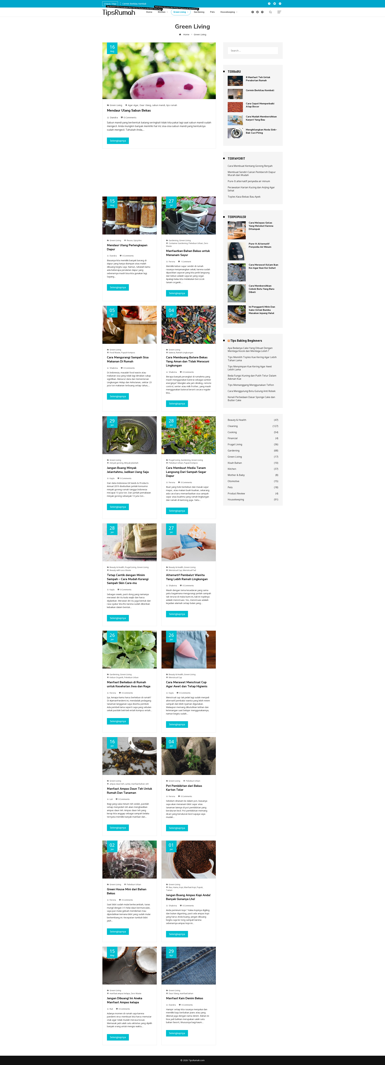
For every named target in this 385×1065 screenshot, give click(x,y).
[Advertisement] (159, 174)
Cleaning (253, 426)
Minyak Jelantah (131, 462)
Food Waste (115, 352)
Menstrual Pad (189, 570)
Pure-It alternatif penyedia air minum (249, 181)
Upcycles (138, 240)
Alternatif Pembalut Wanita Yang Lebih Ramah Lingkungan (187, 577)
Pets (253, 487)
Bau (170, 887)
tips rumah (171, 105)
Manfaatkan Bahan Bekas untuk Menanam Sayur (188, 253)
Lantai (127, 783)
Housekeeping (253, 499)
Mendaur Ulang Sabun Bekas (129, 110)
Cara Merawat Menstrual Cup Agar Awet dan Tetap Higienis (186, 684)
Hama (175, 887)
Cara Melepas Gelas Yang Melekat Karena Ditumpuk (261, 226)
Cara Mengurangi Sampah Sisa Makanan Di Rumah (128, 359)
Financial (253, 438)
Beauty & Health (117, 567)
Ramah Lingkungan (184, 352)
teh (147, 783)
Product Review (253, 493)
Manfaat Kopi (190, 887)
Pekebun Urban (196, 243)
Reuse (130, 240)
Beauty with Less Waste (120, 570)
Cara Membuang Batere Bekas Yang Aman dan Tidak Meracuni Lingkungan (187, 362)
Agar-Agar (133, 105)
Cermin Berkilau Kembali (134, 4)
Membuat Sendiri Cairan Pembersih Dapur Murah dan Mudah (252, 173)
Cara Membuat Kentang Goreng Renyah (250, 166)
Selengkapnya (118, 140)
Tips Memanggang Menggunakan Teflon (251, 385)
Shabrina (114, 368)
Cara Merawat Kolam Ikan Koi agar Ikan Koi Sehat (263, 266)
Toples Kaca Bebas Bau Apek (244, 196)
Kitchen (253, 468)
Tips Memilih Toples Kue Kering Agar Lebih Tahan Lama (252, 359)
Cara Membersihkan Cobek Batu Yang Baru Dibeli (261, 289)
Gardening (173, 240)
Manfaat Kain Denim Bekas (184, 998)
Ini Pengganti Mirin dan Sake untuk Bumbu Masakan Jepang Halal (262, 310)
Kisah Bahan (253, 462)
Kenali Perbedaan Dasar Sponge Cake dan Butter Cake (251, 398)
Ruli (111, 1009)
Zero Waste (136, 993)
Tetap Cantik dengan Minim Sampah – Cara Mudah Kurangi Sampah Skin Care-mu (128, 579)
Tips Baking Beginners (246, 340)
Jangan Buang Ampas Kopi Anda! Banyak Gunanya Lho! (188, 897)
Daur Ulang (145, 105)
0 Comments (130, 117)
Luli (111, 799)
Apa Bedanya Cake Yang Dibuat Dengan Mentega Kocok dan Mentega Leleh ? (250, 349)
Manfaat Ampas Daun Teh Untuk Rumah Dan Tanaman (129, 791)
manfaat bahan (138, 783)
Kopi (181, 887)
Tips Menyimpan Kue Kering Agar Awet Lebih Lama (250, 368)
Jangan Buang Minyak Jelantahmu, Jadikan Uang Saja (128, 470)
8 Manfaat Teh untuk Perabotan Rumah (258, 79)
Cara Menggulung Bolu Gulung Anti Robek (252, 391)
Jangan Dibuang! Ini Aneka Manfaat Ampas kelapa (124, 1000)
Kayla (112, 478)
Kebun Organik (116, 677)
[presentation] (120, 3)
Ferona (172, 261)
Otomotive (253, 481)
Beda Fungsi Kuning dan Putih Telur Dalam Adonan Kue (252, 377)
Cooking (253, 432)
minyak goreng (116, 462)
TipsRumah (118, 12)
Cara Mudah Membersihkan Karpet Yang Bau (261, 118)
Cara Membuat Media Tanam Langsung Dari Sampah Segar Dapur (186, 472)
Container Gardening (178, 243)
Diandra (114, 117)
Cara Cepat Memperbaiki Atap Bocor (260, 105)
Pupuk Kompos (128, 352)
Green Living (116, 105)
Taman (169, 890)
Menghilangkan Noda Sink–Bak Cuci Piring (261, 131)
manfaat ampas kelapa (120, 993)
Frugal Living (174, 460)
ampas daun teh (117, 783)
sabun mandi (158, 105)
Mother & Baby (253, 475)
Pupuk (200, 887)
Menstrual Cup (175, 570)
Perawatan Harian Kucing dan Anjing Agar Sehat (251, 189)
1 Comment (186, 261)
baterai (172, 352)
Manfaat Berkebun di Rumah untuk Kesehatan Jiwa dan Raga (128, 684)
